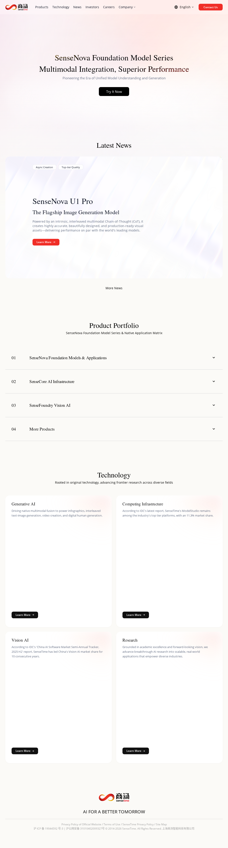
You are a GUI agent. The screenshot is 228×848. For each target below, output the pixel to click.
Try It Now (114, 91)
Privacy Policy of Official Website (81, 824)
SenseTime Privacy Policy (138, 824)
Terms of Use (112, 824)
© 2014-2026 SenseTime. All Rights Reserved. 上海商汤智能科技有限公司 (149, 828)
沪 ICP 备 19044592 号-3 (48, 828)
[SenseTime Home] (16, 7)
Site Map (161, 824)
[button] (114, 358)
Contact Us (211, 7)
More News (114, 288)
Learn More (44, 242)
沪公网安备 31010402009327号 (85, 828)
